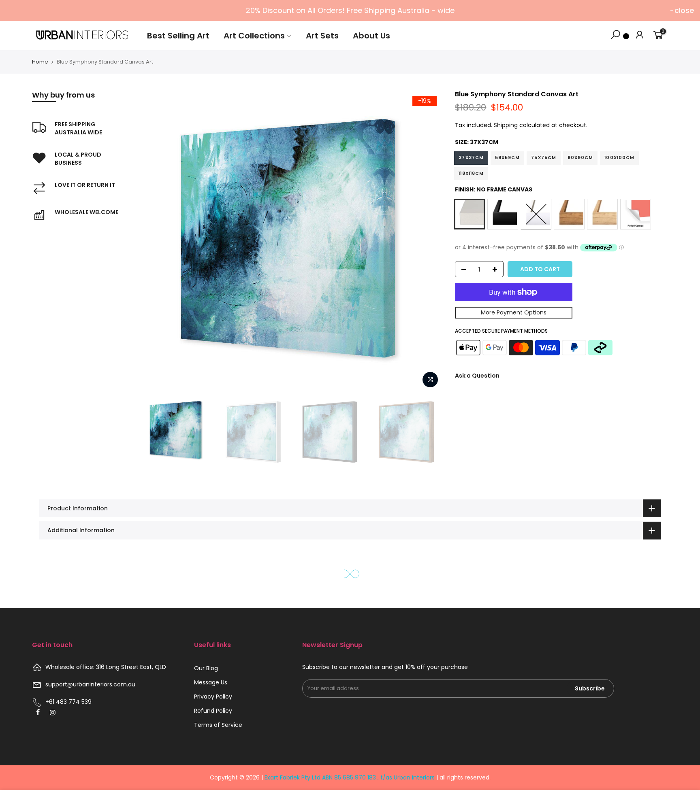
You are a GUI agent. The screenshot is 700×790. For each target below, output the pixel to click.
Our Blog (206, 668)
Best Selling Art (178, 35)
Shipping (506, 125)
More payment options (513, 312)
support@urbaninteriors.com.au (90, 684)
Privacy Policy (213, 696)
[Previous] (154, 241)
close (684, 10)
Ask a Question (477, 376)
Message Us (210, 682)
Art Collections (254, 35)
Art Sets (322, 35)
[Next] (428, 241)
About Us (371, 35)
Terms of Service (218, 725)
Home (40, 62)
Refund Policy (213, 711)
